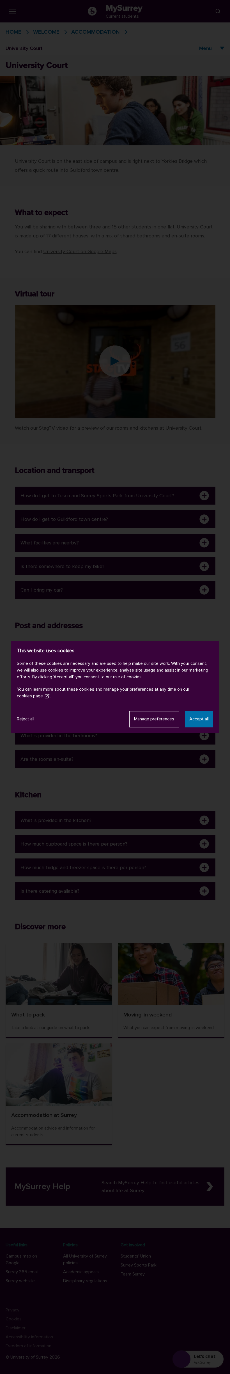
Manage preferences (154, 719)
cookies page (30, 696)
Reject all (25, 719)
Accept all (199, 719)
